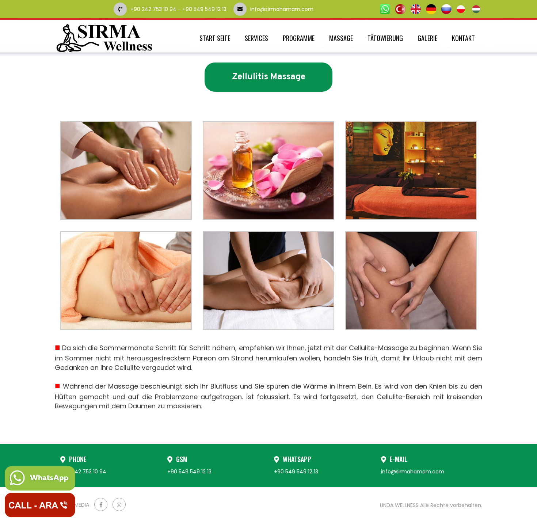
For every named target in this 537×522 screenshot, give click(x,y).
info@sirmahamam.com (302, 9)
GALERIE (427, 38)
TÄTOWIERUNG (385, 38)
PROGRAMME (299, 38)
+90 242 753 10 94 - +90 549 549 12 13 (178, 9)
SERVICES (256, 38)
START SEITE (214, 38)
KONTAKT (463, 38)
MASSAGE (341, 38)
